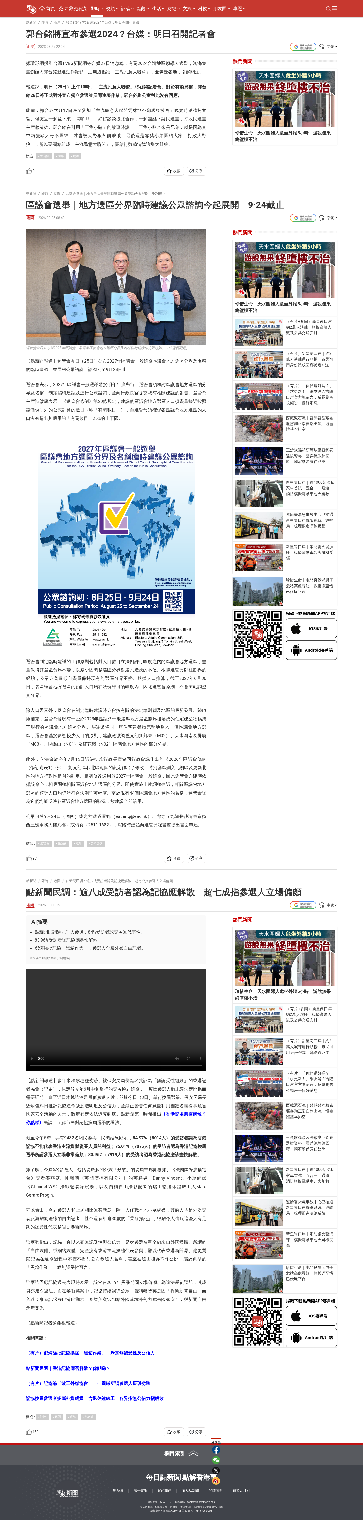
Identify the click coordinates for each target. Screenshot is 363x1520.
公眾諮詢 (96, 843)
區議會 (62, 843)
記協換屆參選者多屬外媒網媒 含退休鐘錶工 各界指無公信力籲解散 (95, 1398)
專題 (237, 8)
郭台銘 (44, 156)
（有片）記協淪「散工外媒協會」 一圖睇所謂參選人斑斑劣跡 (88, 1383)
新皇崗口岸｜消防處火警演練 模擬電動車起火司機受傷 (309, 552)
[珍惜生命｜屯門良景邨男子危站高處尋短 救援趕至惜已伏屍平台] (258, 591)
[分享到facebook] (216, 1450)
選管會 (44, 843)
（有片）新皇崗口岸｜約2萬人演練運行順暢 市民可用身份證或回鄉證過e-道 (309, 359)
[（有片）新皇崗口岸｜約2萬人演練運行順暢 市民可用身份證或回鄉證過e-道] (259, 364)
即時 (95, 8)
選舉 (61, 156)
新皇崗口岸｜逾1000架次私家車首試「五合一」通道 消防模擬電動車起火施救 (310, 488)
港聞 (30, 218)
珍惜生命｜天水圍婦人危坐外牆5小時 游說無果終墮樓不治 (283, 136)
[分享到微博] (216, 1481)
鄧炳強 (89, 1417)
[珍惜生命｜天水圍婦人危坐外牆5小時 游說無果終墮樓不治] (285, 99)
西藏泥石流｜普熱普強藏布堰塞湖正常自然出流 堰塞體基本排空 (309, 424)
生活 (156, 8)
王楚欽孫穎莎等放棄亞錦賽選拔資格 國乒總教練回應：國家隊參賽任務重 (309, 456)
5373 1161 (166, 1502)
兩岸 (30, 47)
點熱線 (118, 1491)
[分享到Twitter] (216, 1470)
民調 (58, 1417)
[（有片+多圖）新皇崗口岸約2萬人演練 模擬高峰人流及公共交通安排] (259, 332)
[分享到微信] (216, 1460)
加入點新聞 (190, 1491)
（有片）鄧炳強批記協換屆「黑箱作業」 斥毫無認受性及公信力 (90, 1352)
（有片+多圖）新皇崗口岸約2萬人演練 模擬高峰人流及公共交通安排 (309, 327)
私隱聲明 (216, 1491)
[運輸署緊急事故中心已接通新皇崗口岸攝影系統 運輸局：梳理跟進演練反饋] (259, 525)
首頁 (50, 8)
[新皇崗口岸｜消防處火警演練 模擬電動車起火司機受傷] (259, 557)
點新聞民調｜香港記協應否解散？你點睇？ (68, 1368)
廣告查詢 (140, 1491)
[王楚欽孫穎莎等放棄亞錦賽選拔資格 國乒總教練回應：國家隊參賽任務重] (259, 461)
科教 (202, 8)
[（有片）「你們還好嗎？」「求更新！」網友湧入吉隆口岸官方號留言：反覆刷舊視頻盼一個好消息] (259, 396)
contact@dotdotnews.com (201, 1502)
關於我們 (164, 1491)
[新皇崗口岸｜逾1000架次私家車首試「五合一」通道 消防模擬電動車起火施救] (259, 493)
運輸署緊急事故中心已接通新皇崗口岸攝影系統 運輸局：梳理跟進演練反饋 (309, 520)
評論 (125, 8)
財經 (171, 8)
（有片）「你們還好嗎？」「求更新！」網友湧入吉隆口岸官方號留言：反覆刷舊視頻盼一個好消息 (309, 394)
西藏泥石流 (75, 8)
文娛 (187, 8)
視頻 (110, 8)
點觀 (141, 8)
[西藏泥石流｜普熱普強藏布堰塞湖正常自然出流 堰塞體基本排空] (259, 428)
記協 (43, 1417)
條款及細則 (241, 1491)
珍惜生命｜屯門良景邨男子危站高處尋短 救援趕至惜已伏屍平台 (309, 586)
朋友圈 (220, 8)
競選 (76, 156)
